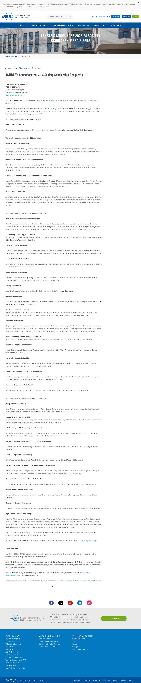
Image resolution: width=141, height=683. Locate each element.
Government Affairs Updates (49, 644)
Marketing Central (12, 663)
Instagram (69, 581)
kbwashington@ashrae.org (14, 95)
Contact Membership (79, 649)
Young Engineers (11, 655)
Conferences (83, 25)
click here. (73, 7)
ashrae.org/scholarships (89, 541)
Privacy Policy (106, 680)
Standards (9, 649)
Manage (75, 647)
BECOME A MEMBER (114, 618)
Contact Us (77, 680)
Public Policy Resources (47, 647)
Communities (99, 25)
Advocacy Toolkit (45, 639)
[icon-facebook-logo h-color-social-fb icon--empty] (51, 603)
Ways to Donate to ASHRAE (15, 660)
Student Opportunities (13, 657)
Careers (115, 680)
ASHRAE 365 (116, 17)
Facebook (83, 581)
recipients (52, 100)
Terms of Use (96, 680)
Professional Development (62, 25)
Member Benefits (78, 639)
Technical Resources (38, 25)
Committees (9, 641)
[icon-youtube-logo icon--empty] (70, 603)
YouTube (98, 581)
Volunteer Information (13, 644)
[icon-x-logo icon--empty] (61, 603)
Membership (115, 25)
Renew (74, 644)
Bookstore (126, 17)
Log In (135, 17)
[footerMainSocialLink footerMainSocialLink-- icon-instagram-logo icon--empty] (89, 603)
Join (93, 17)
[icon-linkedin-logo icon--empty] (80, 603)
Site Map (131, 680)
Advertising (123, 680)
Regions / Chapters (12, 639)
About (22, 25)
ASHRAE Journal (11, 652)
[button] (138, 3)
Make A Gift (106, 17)
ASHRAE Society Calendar (15, 668)
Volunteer (99, 17)
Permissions (86, 680)
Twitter (89, 581)
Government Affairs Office (48, 641)
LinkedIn (76, 581)
